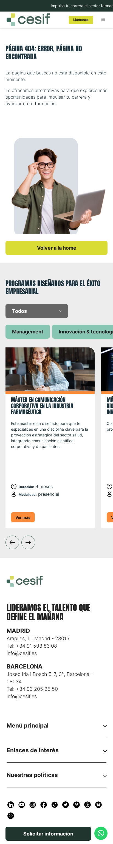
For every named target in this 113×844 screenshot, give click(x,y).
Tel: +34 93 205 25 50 (32, 689)
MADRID (18, 631)
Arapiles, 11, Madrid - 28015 (38, 638)
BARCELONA (25, 666)
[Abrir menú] (103, 19)
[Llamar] (101, 833)
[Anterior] (12, 542)
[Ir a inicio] (33, 19)
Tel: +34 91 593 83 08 (32, 646)
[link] (81, 20)
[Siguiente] (28, 542)
